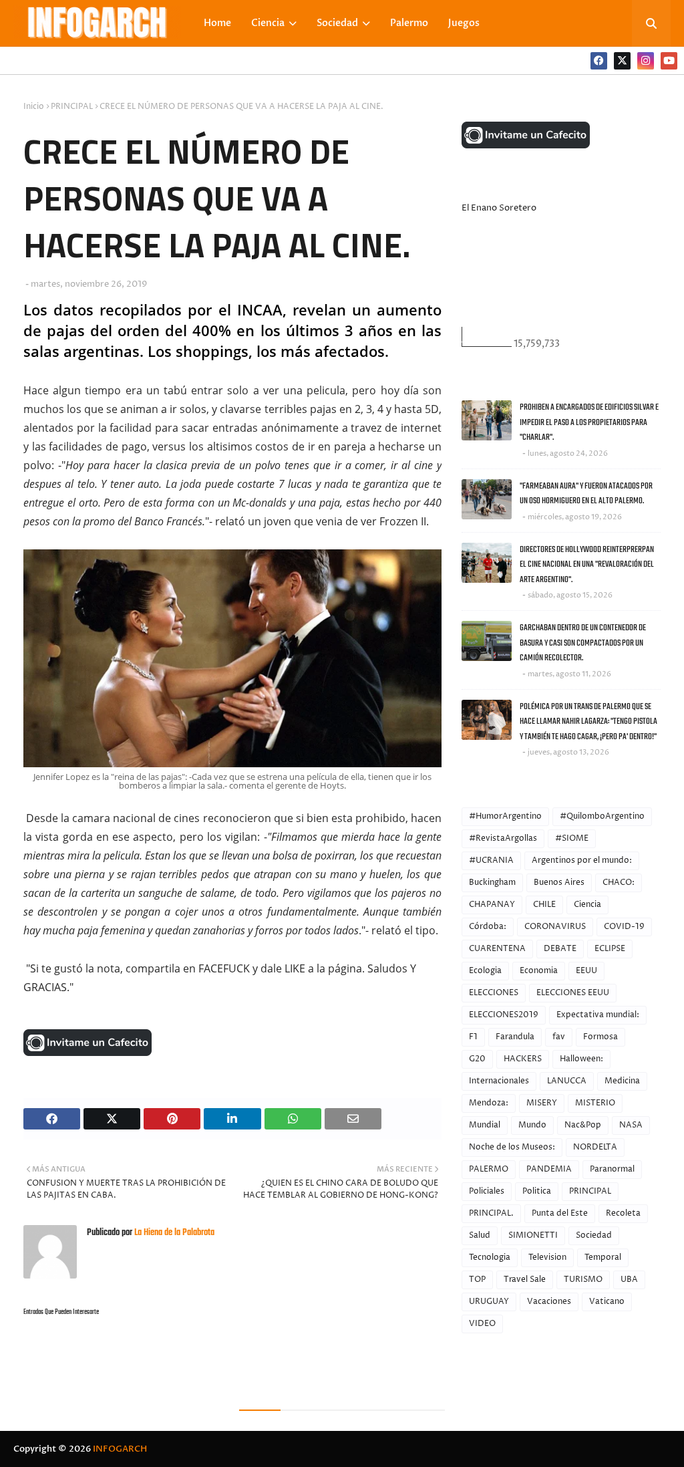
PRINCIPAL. (491, 1213)
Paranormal (612, 1169)
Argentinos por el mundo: (582, 860)
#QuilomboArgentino (602, 816)
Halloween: (581, 1059)
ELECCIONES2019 (503, 1015)
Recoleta (623, 1213)
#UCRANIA (491, 860)
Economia (539, 970)
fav (558, 1037)
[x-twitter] (622, 61)
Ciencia (587, 904)
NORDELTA (595, 1147)
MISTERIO (595, 1103)
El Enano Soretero (499, 208)
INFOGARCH (120, 1449)
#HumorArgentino (505, 816)
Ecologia (485, 970)
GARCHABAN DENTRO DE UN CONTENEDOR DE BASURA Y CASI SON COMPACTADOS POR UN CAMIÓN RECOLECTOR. (583, 643)
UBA (629, 1279)
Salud (479, 1235)
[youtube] (669, 61)
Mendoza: (488, 1103)
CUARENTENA (497, 948)
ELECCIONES (493, 992)
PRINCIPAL (72, 106)
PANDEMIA (549, 1169)
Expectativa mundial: (597, 1015)
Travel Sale (525, 1279)
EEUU (586, 970)
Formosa (600, 1037)
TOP (477, 1279)
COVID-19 (624, 926)
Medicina (622, 1081)
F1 (473, 1037)
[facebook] (598, 61)
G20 (477, 1059)
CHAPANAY (492, 904)
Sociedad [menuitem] (337, 23)
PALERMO (488, 1169)
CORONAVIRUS (555, 926)
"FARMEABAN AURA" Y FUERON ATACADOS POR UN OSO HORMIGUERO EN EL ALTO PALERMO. (586, 494)
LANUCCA (566, 1081)
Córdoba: (487, 926)
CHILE (544, 904)
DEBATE (560, 948)
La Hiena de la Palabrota (173, 1232)
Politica (536, 1191)
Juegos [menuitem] (464, 23)
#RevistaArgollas (503, 838)
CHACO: (619, 882)
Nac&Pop (582, 1125)
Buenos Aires (559, 882)
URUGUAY (489, 1301)
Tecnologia (489, 1257)
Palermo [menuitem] (409, 23)
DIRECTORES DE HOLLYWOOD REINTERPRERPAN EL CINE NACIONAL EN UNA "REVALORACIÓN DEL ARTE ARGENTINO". (587, 565)
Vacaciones (549, 1301)
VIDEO (482, 1323)
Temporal (602, 1257)
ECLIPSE (609, 948)
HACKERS (523, 1059)
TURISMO (583, 1279)
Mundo (532, 1125)
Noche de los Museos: (512, 1147)
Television (547, 1257)
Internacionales (499, 1081)
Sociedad (594, 1235)
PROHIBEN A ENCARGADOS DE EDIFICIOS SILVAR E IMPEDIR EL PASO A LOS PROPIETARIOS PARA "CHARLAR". (589, 422)
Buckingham (492, 882)
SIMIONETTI (533, 1235)
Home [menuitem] (217, 23)
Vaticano (607, 1301)
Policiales (486, 1191)
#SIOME (571, 838)
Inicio (33, 106)
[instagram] (645, 61)
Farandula (515, 1037)
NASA (631, 1125)
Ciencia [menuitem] (268, 23)
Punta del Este (560, 1213)
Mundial (484, 1125)
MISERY (541, 1103)
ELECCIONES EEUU (572, 992)
